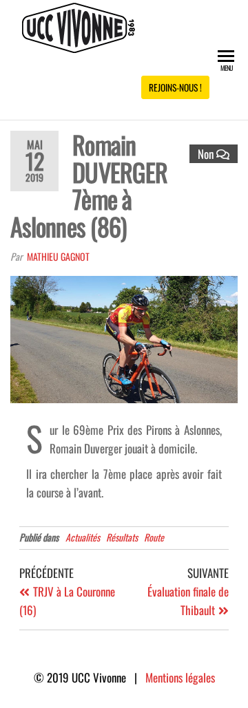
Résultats (122, 537)
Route (154, 537)
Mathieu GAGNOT (58, 256)
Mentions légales (180, 677)
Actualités (82, 537)
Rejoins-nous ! (175, 87)
